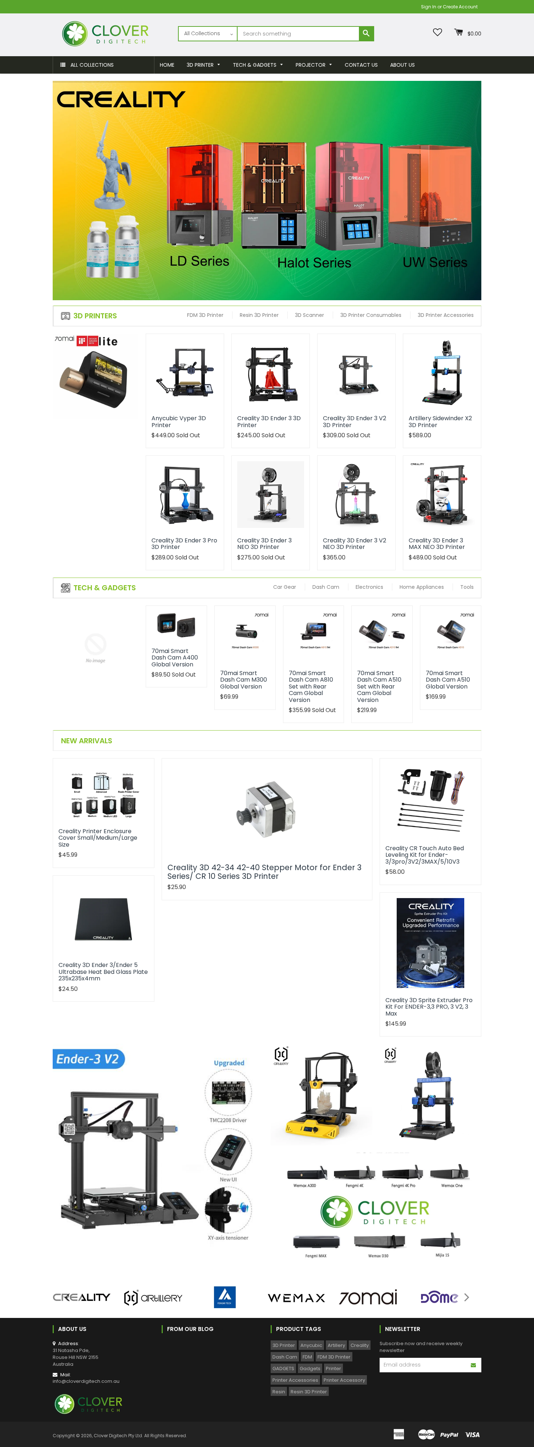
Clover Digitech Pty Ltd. (118, 1435)
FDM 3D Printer (334, 1356)
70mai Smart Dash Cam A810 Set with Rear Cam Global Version (311, 686)
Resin (278, 1391)
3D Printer (283, 1345)
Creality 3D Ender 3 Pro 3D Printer (184, 543)
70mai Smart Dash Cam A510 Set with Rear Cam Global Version (379, 686)
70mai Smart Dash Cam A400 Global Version (174, 658)
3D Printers (95, 316)
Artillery (336, 1345)
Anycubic (311, 1345)
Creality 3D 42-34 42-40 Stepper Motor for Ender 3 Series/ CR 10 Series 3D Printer (264, 871)
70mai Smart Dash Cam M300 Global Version (243, 680)
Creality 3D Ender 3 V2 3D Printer (354, 421)
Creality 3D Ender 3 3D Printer (269, 421)
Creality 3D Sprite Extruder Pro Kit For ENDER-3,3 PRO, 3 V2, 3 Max (429, 1007)
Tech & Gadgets (104, 588)
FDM (307, 1356)
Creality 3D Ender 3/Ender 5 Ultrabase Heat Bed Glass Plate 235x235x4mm (103, 972)
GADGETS (283, 1368)
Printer (333, 1368)
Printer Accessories (295, 1380)
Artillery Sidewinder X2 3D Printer (440, 421)
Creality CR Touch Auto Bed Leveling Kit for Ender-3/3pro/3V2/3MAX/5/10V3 (424, 855)
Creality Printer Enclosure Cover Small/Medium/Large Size (97, 838)
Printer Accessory (344, 1380)
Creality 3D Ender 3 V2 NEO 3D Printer (354, 543)
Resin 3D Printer (309, 1391)
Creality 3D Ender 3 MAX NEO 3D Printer (437, 543)
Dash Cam (284, 1356)
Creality (360, 1345)
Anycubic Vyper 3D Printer (178, 421)
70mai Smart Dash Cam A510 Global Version (448, 680)
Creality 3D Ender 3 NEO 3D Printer (264, 543)
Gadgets (310, 1368)
